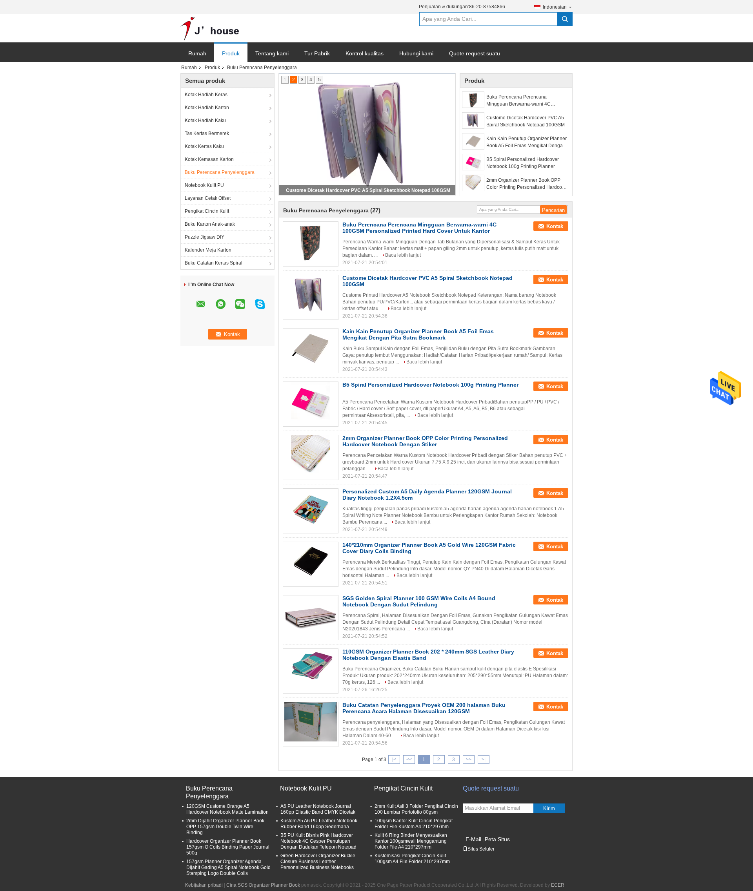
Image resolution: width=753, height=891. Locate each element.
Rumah (197, 53)
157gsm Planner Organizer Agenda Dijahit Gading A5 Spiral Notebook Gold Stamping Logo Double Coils (228, 867)
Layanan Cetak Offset (208, 198)
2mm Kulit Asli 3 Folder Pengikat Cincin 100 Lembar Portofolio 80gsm (416, 809)
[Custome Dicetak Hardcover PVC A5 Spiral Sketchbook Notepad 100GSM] (473, 120)
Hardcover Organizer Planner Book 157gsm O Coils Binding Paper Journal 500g (227, 847)
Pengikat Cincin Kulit (207, 211)
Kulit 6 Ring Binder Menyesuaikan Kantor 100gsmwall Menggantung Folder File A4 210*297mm (411, 841)
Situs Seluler (481, 849)
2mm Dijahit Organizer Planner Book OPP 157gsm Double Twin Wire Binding (225, 826)
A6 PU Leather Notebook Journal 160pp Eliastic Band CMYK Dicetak (317, 809)
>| (484, 759)
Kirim (549, 808)
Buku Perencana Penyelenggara (220, 172)
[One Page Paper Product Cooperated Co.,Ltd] (209, 28)
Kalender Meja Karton (208, 250)
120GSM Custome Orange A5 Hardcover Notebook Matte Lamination (227, 809)
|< (394, 759)
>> (468, 759)
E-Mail (473, 839)
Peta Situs (497, 839)
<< (409, 759)
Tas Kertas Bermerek (207, 133)
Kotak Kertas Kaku (204, 146)
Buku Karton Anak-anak (210, 224)
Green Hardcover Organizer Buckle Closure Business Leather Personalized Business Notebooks (317, 861)
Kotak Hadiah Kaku (205, 120)
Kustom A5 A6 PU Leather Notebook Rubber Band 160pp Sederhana (318, 823)
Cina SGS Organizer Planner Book (263, 885)
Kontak (554, 226)
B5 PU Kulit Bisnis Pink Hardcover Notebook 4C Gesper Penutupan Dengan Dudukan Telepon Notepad (318, 841)
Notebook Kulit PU (204, 185)
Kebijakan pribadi (204, 885)
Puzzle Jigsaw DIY (204, 237)
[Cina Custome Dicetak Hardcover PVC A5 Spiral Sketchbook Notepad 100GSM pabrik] (310, 294)
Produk (231, 53)
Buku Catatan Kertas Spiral (213, 263)
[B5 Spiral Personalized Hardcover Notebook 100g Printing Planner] (473, 162)
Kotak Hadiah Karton (207, 107)
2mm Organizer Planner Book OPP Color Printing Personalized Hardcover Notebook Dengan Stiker (527, 184)
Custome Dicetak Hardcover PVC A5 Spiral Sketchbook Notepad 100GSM (368, 190)
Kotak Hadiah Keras (206, 94)
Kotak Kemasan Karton (209, 159)
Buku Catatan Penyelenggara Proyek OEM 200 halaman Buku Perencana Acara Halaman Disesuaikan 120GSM (424, 708)
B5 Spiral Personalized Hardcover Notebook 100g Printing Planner (522, 163)
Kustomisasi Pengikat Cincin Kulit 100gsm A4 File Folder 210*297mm (412, 858)
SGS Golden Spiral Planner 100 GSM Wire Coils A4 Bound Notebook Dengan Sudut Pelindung (418, 601)
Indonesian (555, 7)
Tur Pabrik (317, 53)
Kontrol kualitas (365, 53)
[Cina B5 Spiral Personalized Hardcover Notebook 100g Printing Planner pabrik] (310, 401)
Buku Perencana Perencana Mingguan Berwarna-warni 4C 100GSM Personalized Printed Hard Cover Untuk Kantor (524, 101)
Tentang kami (272, 53)
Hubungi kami (416, 53)
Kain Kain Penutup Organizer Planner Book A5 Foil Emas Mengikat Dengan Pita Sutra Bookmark (526, 142)
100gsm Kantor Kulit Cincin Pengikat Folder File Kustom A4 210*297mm (414, 823)
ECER (557, 885)
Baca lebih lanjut (403, 255)
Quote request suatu (474, 53)
